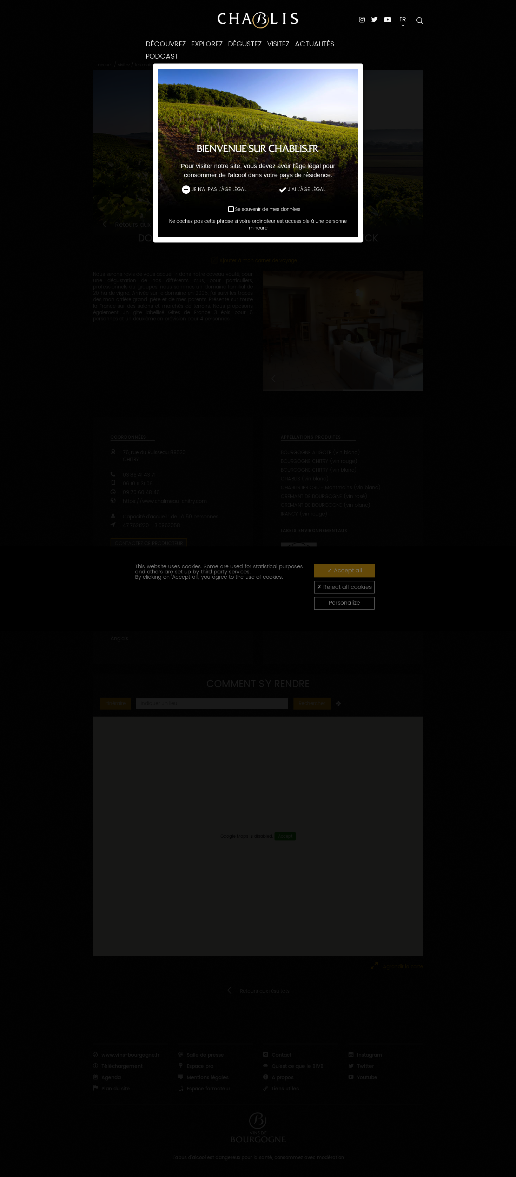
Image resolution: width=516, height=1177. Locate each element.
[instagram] (362, 19)
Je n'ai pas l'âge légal (218, 189)
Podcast (162, 56)
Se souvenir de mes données (267, 209)
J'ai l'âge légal (306, 189)
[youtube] (387, 19)
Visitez (278, 44)
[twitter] (374, 19)
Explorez (207, 44)
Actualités (314, 44)
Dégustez (245, 44)
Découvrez (166, 44)
